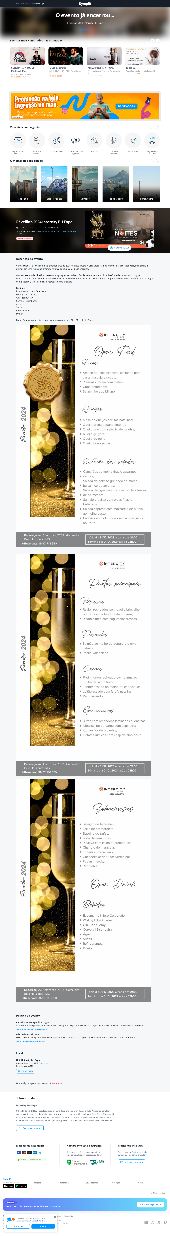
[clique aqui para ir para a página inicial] (85, 3)
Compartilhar (121, 248)
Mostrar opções (159, 1193)
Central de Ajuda (139, 1152)
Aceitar (43, 1226)
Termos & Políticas (38, 1221)
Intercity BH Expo (38, 4)
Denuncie (57, 1083)
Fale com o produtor (32, 1128)
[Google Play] (21, 1186)
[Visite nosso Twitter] (158, 1222)
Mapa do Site (68, 1216)
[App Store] (8, 1186)
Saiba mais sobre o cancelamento (31, 1029)
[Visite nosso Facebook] (165, 1222)
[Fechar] (55, 1217)
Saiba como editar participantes (30, 1041)
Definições (18, 1226)
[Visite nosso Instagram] (152, 1222)
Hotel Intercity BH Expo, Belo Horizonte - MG (48, 232)
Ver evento (85, 30)
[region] (30, 1223)
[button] (11, 1219)
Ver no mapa (27, 1071)
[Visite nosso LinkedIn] (146, 1222)
